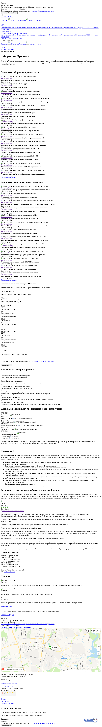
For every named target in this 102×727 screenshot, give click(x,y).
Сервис (3, 31)
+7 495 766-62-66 (9, 572)
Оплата (21, 511)
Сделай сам (5, 701)
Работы (8, 31)
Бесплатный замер (7, 78)
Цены (3, 33)
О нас (3, 24)
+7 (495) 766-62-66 (7, 17)
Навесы (6, 29)
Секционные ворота (68, 28)
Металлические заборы (9, 28)
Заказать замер (6, 725)
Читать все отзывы (7, 606)
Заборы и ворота (6, 26)
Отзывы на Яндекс (7, 615)
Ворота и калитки (55, 28)
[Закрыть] (1, 2)
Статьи (3, 699)
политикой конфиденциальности (43, 11)
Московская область (7, 703)
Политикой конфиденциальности (43, 723)
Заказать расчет (6, 365)
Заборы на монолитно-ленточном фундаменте (33, 28)
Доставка (4, 511)
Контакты (12, 33)
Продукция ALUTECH (83, 28)
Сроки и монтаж (13, 511)
